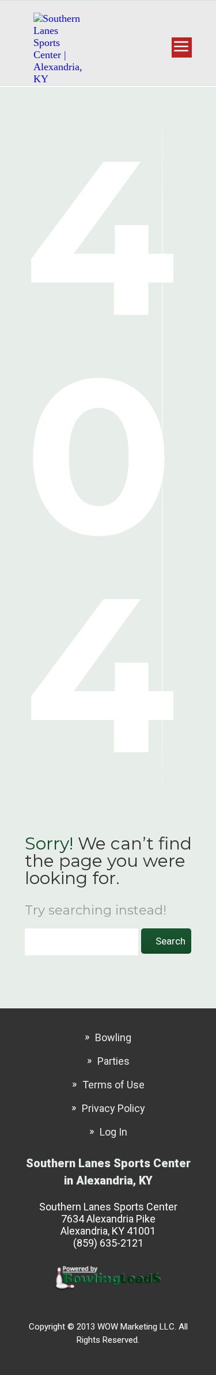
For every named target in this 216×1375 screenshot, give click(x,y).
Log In (113, 1132)
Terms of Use (113, 1085)
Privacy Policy (113, 1108)
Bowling (113, 1037)
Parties (113, 1061)
